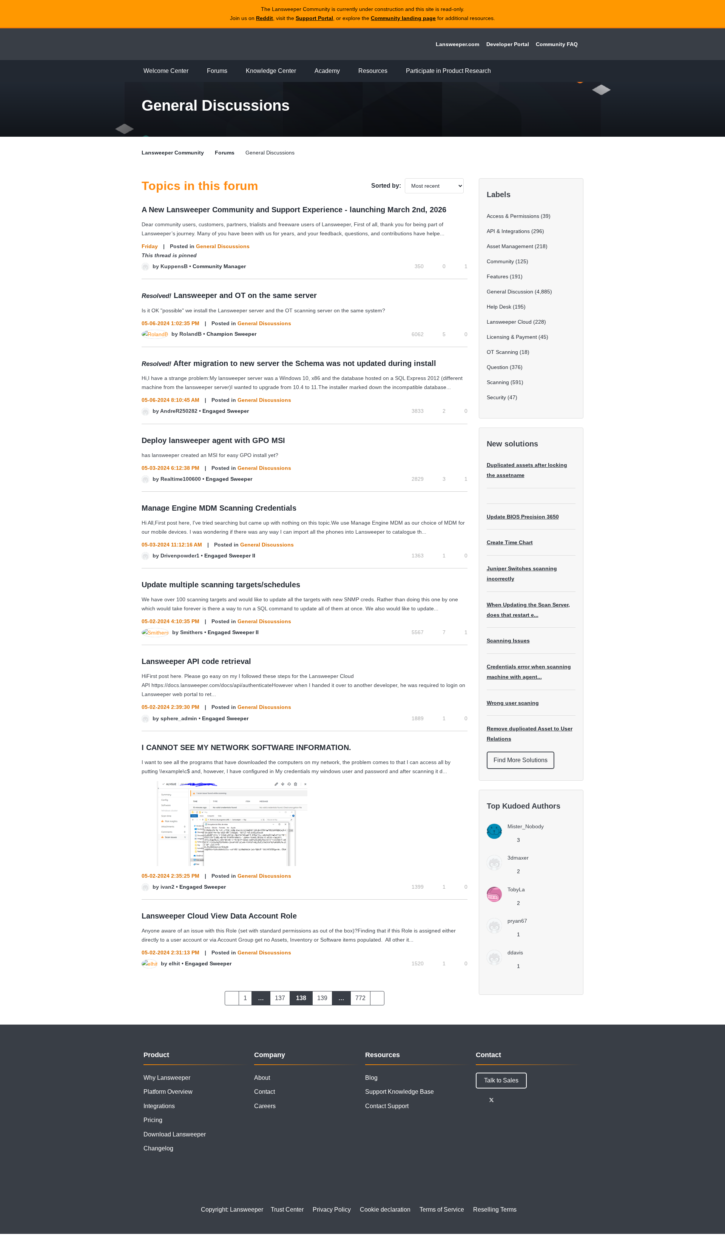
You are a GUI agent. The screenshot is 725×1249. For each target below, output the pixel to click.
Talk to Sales (501, 1080)
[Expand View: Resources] (393, 71)
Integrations (159, 1106)
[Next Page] (377, 998)
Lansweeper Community (193, 44)
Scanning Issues (508, 641)
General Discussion (510, 292)
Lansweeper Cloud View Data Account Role (219, 916)
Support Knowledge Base (399, 1091)
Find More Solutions (521, 760)
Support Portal (314, 18)
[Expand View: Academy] (345, 71)
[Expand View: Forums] (233, 71)
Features (497, 276)
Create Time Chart (510, 542)
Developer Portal (507, 44)
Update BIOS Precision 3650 (523, 517)
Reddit (264, 18)
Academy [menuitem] (327, 71)
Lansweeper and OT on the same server (245, 295)
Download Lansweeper (174, 1134)
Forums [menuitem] (217, 71)
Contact (264, 1091)
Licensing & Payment (512, 337)
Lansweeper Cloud (509, 322)
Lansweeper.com (457, 44)
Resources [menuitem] (372, 71)
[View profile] (145, 266)
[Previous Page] (232, 998)
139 (322, 998)
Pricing (152, 1120)
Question (497, 367)
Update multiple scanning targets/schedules (221, 584)
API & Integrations (508, 231)
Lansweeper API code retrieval (196, 661)
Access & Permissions (513, 216)
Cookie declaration (385, 1209)
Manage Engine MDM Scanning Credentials (219, 508)
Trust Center (287, 1209)
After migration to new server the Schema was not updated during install (304, 363)
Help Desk (499, 307)
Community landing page (403, 18)
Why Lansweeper (166, 1078)
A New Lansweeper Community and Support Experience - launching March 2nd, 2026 (294, 209)
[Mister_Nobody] (518, 837)
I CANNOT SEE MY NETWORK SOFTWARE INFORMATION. (246, 747)
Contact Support (387, 1106)
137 (280, 998)
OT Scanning (502, 352)
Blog (371, 1078)
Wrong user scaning (513, 703)
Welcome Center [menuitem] (165, 71)
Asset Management (510, 246)
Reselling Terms (495, 1209)
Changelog (158, 1148)
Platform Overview (168, 1091)
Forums (224, 153)
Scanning (498, 382)
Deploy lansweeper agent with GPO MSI (213, 440)
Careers (265, 1106)
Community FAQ (557, 44)
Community (500, 261)
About (262, 1078)
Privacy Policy (332, 1209)
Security (496, 397)
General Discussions (223, 246)
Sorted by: (386, 185)
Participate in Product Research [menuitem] (448, 71)
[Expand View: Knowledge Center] (301, 71)
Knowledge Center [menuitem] (271, 71)
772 (360, 998)
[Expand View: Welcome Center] (194, 71)
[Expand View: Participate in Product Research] (496, 71)
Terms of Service (442, 1209)
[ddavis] (508, 963)
